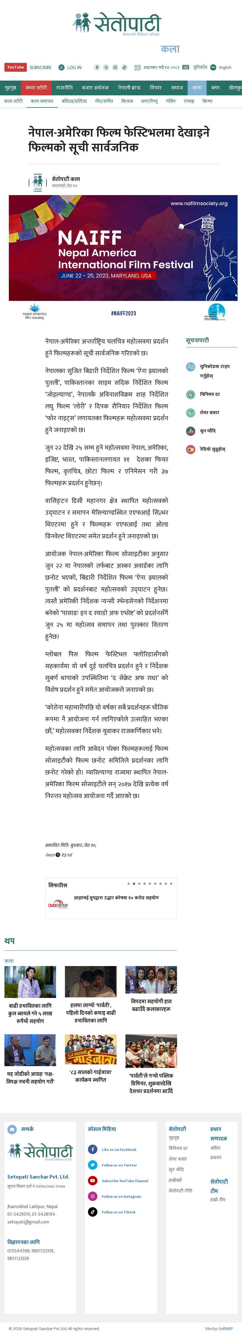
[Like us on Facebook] (97, 67)
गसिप (171, 101)
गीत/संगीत (104, 101)
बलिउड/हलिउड (74, 101)
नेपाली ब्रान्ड (129, 88)
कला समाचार (42, 101)
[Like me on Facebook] (40, 191)
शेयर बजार (178, 1159)
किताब (127, 101)
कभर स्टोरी (36, 88)
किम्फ (207, 101)
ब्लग (215, 88)
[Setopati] (40, 1152)
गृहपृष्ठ (174, 1138)
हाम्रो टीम (217, 1200)
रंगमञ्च (189, 101)
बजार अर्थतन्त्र (95, 88)
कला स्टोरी (13, 101)
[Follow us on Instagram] (115, 67)
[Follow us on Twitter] (106, 67)
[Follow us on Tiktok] (124, 67)
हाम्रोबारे (175, 1180)
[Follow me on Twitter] (46, 186)
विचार (156, 88)
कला (197, 88)
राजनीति (64, 88)
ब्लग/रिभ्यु (149, 101)
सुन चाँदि (176, 1170)
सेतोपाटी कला (66, 179)
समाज (177, 88)
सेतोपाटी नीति (180, 1191)
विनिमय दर (178, 1149)
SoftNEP (226, 1328)
